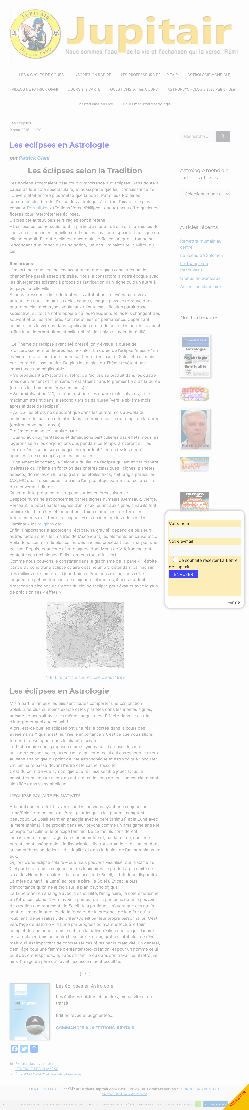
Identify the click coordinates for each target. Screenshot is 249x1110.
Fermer (234, 602)
